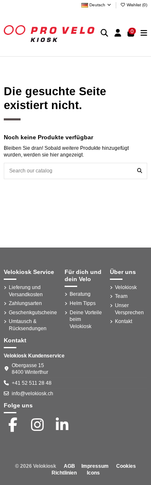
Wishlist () (136, 5)
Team (121, 296)
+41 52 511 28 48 (32, 383)
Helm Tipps (83, 303)
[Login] (118, 33)
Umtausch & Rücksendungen (28, 324)
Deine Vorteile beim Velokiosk (86, 320)
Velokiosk (126, 287)
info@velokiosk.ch (32, 393)
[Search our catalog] (139, 171)
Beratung (80, 294)
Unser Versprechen (129, 309)
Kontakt (123, 321)
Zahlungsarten (25, 303)
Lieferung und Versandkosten (26, 290)
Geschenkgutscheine (33, 313)
